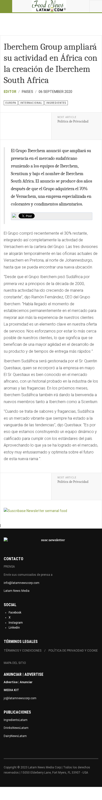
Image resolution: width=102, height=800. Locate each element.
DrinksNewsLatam (16, 728)
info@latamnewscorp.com (21, 583)
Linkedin (14, 627)
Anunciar (26, 682)
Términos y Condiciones (22, 650)
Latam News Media (16, 591)
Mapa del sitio (15, 663)
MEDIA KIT (11, 690)
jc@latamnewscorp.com (20, 698)
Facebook (15, 612)
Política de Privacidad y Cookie (73, 650)
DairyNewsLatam (15, 736)
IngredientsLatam (15, 720)
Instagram (16, 622)
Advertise (11, 682)
